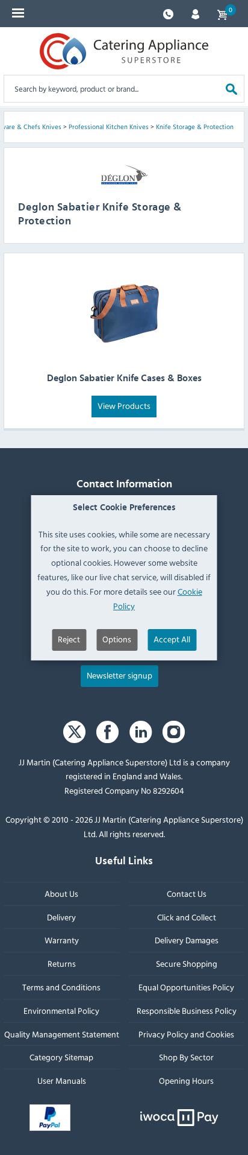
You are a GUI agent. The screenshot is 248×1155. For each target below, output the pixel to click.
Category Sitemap (61, 1057)
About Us (61, 893)
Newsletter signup (119, 675)
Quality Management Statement (61, 1034)
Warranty (62, 940)
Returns (62, 964)
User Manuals (61, 1080)
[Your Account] (195, 13)
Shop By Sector (186, 1057)
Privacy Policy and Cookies (186, 1034)
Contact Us (186, 893)
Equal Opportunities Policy (186, 987)
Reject (69, 639)
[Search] (231, 88)
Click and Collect (186, 917)
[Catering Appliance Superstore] (124, 51)
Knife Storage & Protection (195, 126)
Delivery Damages (187, 940)
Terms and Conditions (61, 987)
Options (116, 639)
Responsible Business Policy (187, 1010)
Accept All (171, 639)
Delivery (61, 917)
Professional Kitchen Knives (109, 126)
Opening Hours (186, 1080)
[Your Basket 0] (222, 13)
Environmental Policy (61, 1010)
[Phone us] (168, 13)
